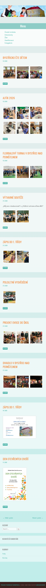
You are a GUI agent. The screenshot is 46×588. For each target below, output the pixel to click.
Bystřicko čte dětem (15, 58)
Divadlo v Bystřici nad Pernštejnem (16, 365)
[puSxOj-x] (22, 263)
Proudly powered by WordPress (10, 585)
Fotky (4, 554)
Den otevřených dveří (15, 459)
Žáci (6, 37)
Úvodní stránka (10, 32)
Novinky (5, 83)
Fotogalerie (8, 43)
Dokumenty (9, 35)
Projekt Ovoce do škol (16, 322)
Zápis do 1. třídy (12, 242)
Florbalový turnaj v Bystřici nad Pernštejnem (22, 155)
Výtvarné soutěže (13, 197)
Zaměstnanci (9, 40)
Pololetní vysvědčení (15, 282)
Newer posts (37, 518)
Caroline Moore (40, 585)
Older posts (8, 518)
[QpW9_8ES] (9, 263)
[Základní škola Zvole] (23, 19)
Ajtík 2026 (9, 98)
